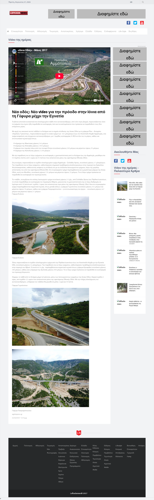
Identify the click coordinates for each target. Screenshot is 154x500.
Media (95, 470)
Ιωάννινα (61, 456)
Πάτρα (60, 478)
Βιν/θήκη (132, 31)
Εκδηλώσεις (74, 456)
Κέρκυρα (61, 460)
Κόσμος (96, 452)
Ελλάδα (89, 31)
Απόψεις (141, 446)
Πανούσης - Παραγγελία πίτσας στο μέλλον (135, 219)
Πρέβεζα (61, 449)
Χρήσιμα (79, 31)
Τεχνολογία (97, 459)
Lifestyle (119, 446)
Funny (129, 456)
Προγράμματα (75, 466)
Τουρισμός (53, 31)
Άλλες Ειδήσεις (96, 447)
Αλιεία (95, 462)
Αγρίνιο (61, 475)
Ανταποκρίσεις (67, 31)
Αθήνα (60, 482)
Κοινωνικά (73, 453)
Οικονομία (85, 453)
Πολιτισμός (30, 31)
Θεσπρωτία (62, 467)
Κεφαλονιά (62, 464)
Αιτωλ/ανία (62, 453)
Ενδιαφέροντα (110, 31)
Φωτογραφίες (52, 453)
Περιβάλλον (97, 455)
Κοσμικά (119, 449)
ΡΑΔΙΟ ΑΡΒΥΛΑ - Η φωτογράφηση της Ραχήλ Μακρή (135, 304)
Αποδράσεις (120, 453)
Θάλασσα (119, 456)
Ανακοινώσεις (75, 449)
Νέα (48, 449)
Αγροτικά (96, 466)
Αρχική (15, 446)
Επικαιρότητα (17, 31)
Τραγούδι (130, 453)
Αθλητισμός (42, 31)
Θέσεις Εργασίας (73, 461)
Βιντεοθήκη (131, 446)
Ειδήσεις (98, 31)
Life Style (122, 31)
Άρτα (60, 471)
